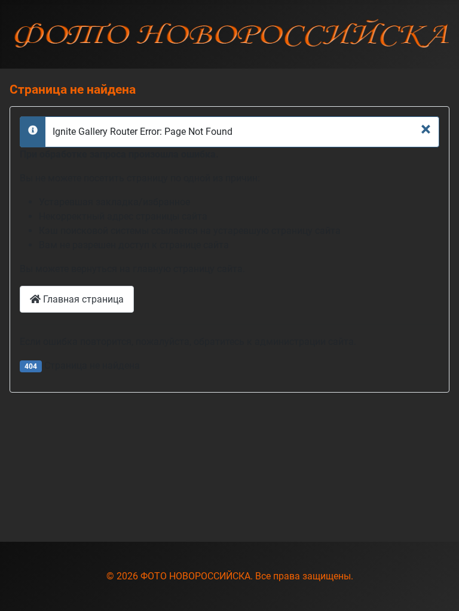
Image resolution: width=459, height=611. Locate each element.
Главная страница (82, 299)
